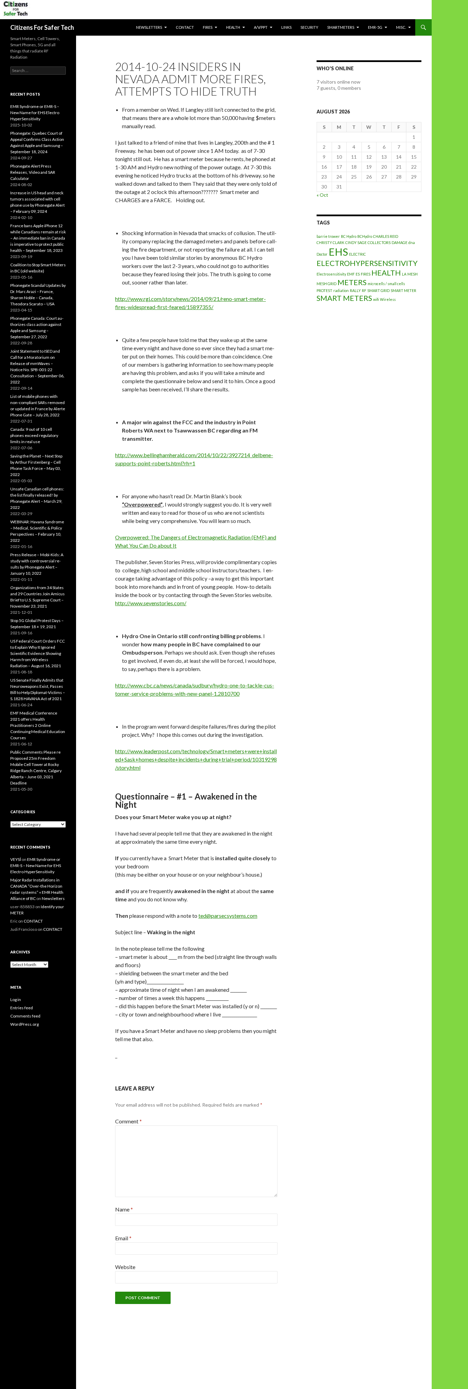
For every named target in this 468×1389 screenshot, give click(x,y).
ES (358, 274)
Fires (207, 27)
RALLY (355, 290)
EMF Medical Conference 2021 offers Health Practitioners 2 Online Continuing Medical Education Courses (37, 725)
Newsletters (149, 27)
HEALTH (233, 27)
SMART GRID (378, 290)
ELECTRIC (357, 254)
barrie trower (328, 236)
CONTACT (185, 27)
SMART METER (403, 290)
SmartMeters (340, 27)
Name (124, 1209)
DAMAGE (399, 242)
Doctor (322, 254)
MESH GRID (326, 283)
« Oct (322, 195)
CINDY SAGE (356, 242)
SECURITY (309, 27)
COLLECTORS (379, 242)
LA (404, 274)
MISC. (401, 27)
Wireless (388, 299)
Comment (128, 1121)
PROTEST (324, 290)
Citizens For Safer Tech (42, 27)
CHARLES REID (385, 236)
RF (364, 290)
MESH (412, 274)
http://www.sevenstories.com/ (150, 603)
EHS (338, 252)
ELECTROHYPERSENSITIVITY (367, 263)
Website (125, 1267)
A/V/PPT (261, 27)
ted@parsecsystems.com (227, 915)
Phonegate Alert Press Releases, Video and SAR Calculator (32, 172)
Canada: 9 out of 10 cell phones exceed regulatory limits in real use (34, 435)
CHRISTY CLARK (330, 242)
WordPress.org (24, 1024)
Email (123, 1238)
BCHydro (364, 236)
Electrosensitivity (331, 274)
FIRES (365, 274)
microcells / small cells (386, 283)
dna (411, 242)
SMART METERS (344, 298)
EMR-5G (375, 27)
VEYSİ (15, 859)
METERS (352, 282)
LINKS (286, 27)
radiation (341, 290)
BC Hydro (348, 236)
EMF (351, 274)
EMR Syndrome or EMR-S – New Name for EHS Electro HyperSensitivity (34, 112)
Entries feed (21, 1007)
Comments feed (25, 1016)
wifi (376, 299)
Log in (15, 999)
